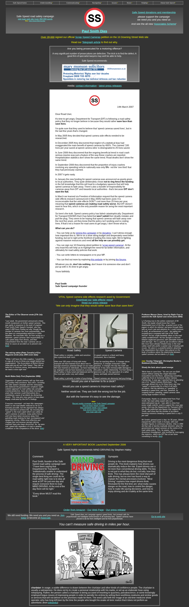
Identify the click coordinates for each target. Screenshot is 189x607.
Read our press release (95, 302)
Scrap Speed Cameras (87, 37)
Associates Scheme (165, 24)
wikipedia (52, 602)
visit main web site (93, 412)
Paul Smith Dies (94, 31)
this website (97, 259)
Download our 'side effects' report (94, 299)
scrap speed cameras (113, 245)
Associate (46, 518)
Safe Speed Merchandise (37, 21)
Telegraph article (91, 42)
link (7, 346)
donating (106, 233)
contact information (86, 85)
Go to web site (158, 516)
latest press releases (110, 85)
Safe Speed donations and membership (154, 12)
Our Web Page (95, 509)
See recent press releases (93, 410)
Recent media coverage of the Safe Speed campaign (93, 403)
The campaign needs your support (93, 408)
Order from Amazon (74, 509)
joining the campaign (86, 233)
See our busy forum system (93, 406)
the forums (121, 259)
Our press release (116, 509)
